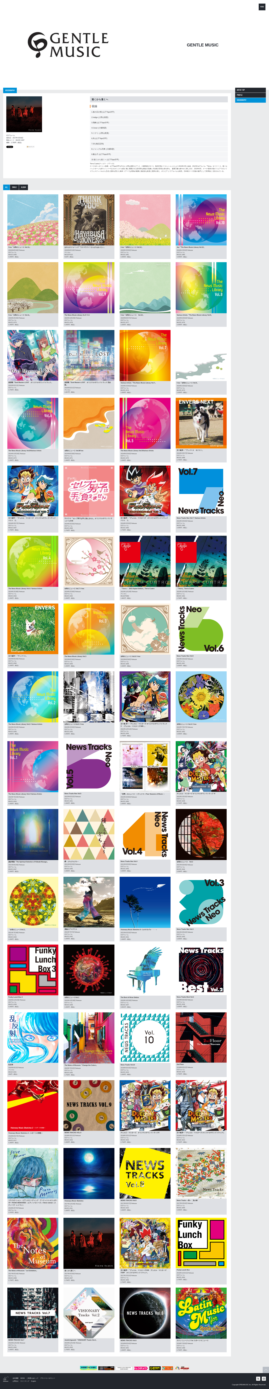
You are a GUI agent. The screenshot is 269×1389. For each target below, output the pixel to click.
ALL (6, 187)
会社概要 (15, 1378)
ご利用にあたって (32, 1378)
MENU (262, 6)
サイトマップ (24, 1381)
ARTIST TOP (241, 90)
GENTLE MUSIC (203, 45)
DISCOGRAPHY (241, 100)
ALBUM (23, 187)
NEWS (22, 1378)
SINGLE (14, 187)
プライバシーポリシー (47, 1378)
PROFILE (240, 95)
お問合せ (15, 1381)
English (33, 1381)
